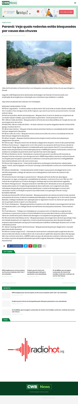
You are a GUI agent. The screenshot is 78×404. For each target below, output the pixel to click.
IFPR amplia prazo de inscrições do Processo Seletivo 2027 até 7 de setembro (13, 272)
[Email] (39, 246)
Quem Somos (33, 401)
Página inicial (6, 22)
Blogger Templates (48, 398)
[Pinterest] (30, 246)
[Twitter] (26, 246)
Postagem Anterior (9, 283)
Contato (43, 401)
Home (24, 401)
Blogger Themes (36, 398)
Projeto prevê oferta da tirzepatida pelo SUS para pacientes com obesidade (36, 272)
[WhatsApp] (35, 246)
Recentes (7, 288)
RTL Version (52, 401)
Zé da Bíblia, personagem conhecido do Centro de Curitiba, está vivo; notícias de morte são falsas (63, 273)
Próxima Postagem (68, 283)
